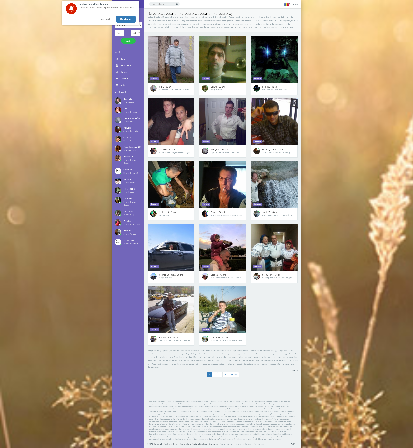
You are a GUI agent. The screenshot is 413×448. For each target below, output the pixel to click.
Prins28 (127, 220)
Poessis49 (128, 156)
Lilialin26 (127, 198)
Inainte (233, 374)
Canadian (127, 169)
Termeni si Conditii (243, 444)
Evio (125, 108)
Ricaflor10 (128, 230)
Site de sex (259, 444)
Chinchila (127, 137)
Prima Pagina (226, 444)
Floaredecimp (130, 188)
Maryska (127, 127)
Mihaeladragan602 (132, 147)
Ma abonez (126, 19)
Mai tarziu (106, 19)
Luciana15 (128, 211)
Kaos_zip (127, 99)
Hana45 (127, 179)
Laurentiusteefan (131, 118)
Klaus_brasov (129, 240)
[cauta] (177, 4)
